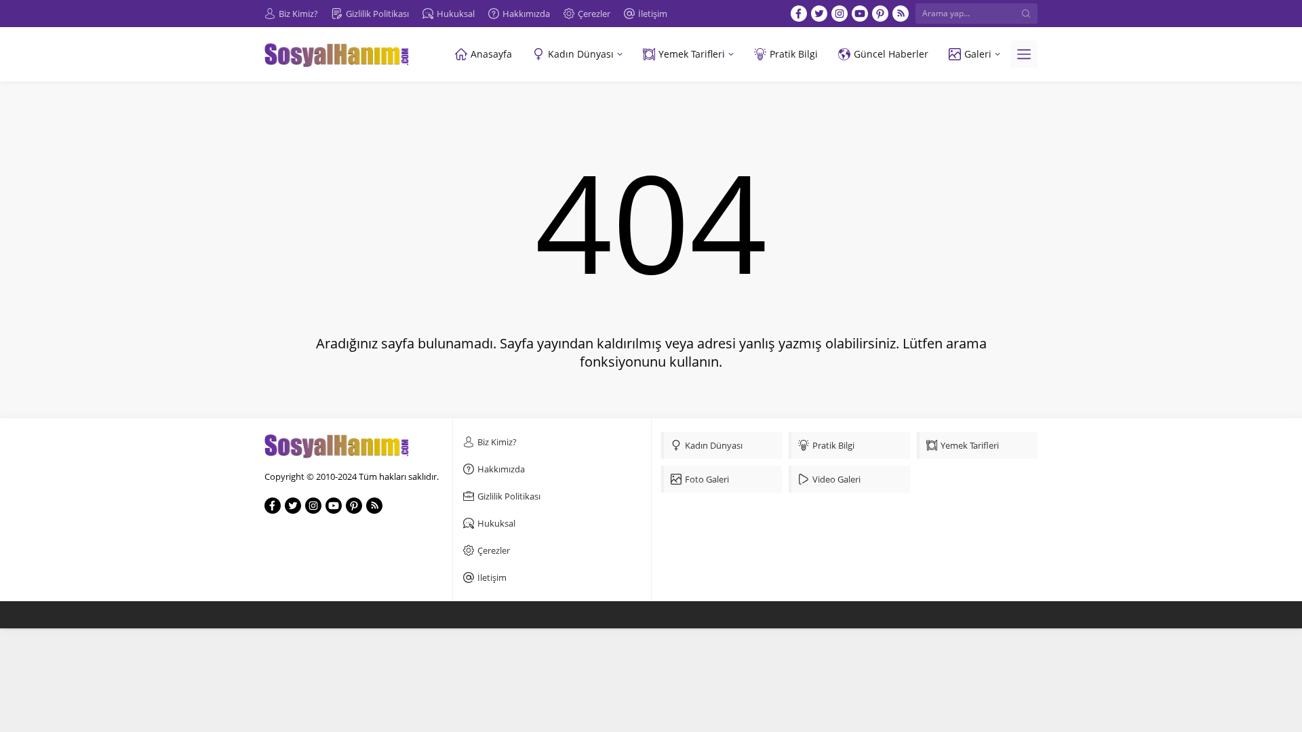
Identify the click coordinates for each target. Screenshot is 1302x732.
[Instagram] (839, 13)
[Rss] (900, 13)
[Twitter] (819, 13)
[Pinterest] (880, 13)
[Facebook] (799, 13)
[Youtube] (860, 13)
